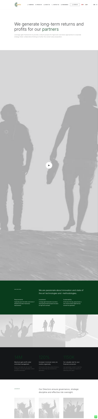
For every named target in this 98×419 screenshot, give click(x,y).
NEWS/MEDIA (65, 4)
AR (87, 4)
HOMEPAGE (31, 4)
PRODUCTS (39, 4)
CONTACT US (56, 4)
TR (83, 4)
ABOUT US (47, 4)
